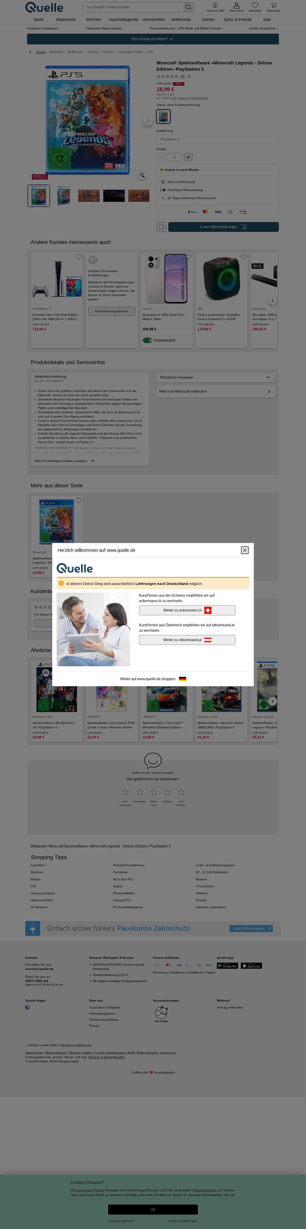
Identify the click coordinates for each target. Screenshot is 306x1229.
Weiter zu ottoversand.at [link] (182, 640)
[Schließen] (244, 550)
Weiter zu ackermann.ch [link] (182, 610)
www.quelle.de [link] (149, 679)
